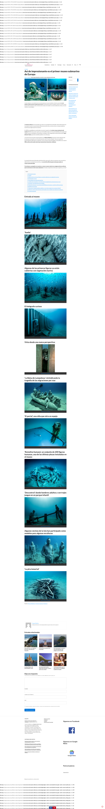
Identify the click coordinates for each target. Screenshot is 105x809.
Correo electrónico (29, 694)
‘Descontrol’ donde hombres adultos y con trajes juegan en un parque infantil (44, 188)
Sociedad (52, 64)
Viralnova (45, 603)
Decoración (69, 64)
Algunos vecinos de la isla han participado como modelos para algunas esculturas (45, 189)
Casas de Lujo (66, 772)
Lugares (26, 69)
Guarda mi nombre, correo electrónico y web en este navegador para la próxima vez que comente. (43, 706)
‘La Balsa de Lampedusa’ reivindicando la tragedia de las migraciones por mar (44, 181)
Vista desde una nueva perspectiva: (35, 180)
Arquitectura (47, 64)
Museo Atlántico (31, 603)
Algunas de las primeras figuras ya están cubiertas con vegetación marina (43, 177)
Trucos (64, 64)
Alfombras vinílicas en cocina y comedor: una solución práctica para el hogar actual (33, 744)
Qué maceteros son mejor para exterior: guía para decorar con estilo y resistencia (33, 749)
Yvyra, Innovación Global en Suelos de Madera (73, 117)
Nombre (26, 688)
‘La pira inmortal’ (31, 191)
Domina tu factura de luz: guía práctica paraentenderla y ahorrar (32, 741)
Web (25, 700)
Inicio (25, 77)
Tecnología (59, 64)
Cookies (45, 721)
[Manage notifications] (102, 806)
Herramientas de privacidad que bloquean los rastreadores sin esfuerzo (72, 103)
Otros (75, 64)
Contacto (46, 719)
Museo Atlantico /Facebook (45, 227)
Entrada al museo (31, 174)
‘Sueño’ (29, 175)
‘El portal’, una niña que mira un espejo (35, 183)
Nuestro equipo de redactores (30, 720)
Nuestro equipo (47, 718)
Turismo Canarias (39, 603)
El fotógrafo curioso (32, 178)
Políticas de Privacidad (48, 722)
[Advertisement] (45, 115)
